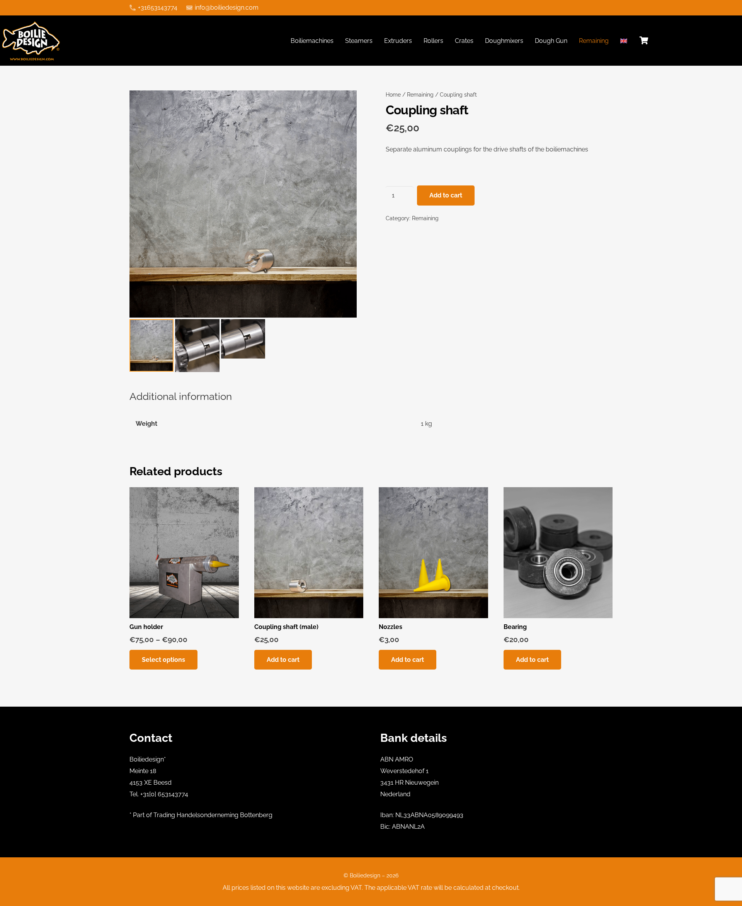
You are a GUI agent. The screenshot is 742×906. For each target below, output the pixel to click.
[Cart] (644, 40)
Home (393, 94)
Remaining (420, 94)
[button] (344, 102)
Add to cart (445, 195)
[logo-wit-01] (31, 41)
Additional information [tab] (180, 396)
